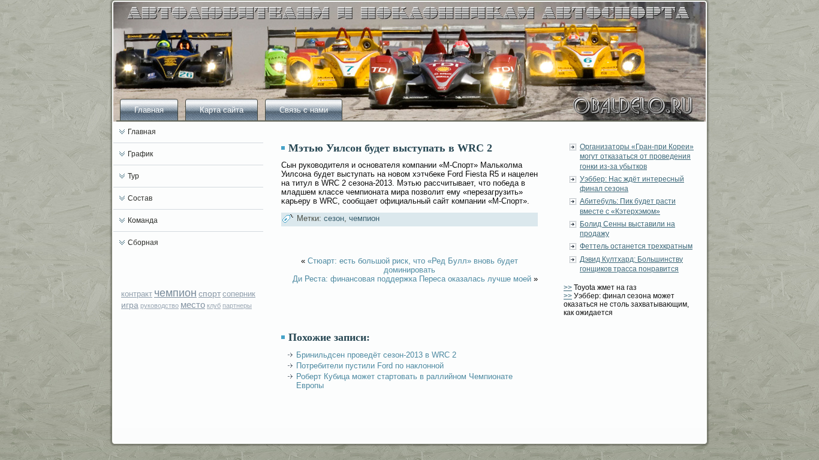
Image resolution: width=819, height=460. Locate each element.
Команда (143, 220)
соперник (238, 293)
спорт (209, 293)
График (140, 154)
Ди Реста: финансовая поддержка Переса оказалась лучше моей (412, 278)
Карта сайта (221, 109)
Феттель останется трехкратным (636, 246)
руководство (159, 305)
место (192, 304)
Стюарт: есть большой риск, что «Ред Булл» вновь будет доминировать (413, 265)
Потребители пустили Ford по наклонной (370, 365)
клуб (214, 305)
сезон (334, 218)
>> (568, 287)
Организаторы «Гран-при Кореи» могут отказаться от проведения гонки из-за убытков (637, 157)
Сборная (143, 242)
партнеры (237, 305)
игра (129, 305)
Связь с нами (303, 109)
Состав (140, 198)
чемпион (175, 293)
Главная (149, 109)
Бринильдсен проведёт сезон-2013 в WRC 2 (376, 354)
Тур (133, 176)
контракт (136, 293)
